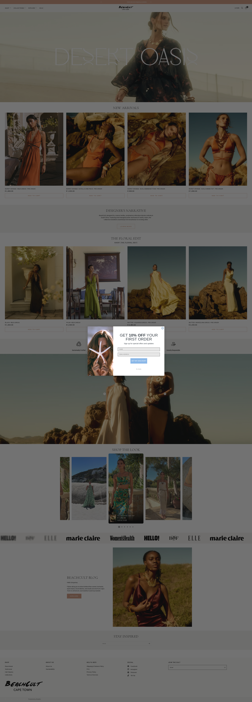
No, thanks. (138, 369)
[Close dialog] (163, 328)
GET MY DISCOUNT (138, 361)
